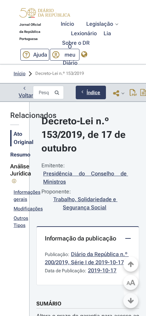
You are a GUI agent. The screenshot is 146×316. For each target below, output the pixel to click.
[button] (44, 14)
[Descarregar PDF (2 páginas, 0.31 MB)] (133, 93)
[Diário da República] (44, 14)
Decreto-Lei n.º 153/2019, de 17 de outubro (84, 134)
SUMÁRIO (48, 303)
